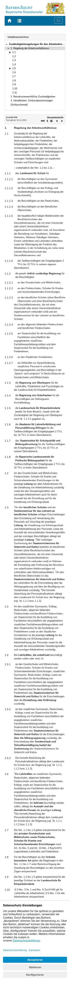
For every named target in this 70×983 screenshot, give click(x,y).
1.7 (14, 76)
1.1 (14, 52)
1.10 (14, 88)
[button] (6, 44)
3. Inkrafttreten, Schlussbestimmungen (32, 100)
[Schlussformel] (19, 104)
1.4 (14, 64)
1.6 (14, 72)
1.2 (14, 56)
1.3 (14, 60)
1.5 (14, 68)
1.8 (14, 80)
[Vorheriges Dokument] (57, 120)
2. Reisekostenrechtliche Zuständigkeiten (33, 96)
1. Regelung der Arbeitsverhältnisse (30, 48)
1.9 (14, 84)
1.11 (14, 92)
